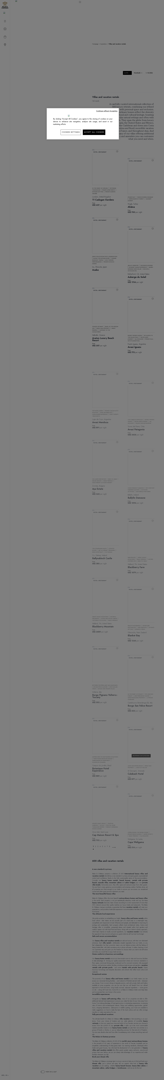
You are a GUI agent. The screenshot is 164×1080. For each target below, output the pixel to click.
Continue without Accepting (106, 111)
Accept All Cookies (94, 132)
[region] (83, 123)
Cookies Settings (71, 132)
